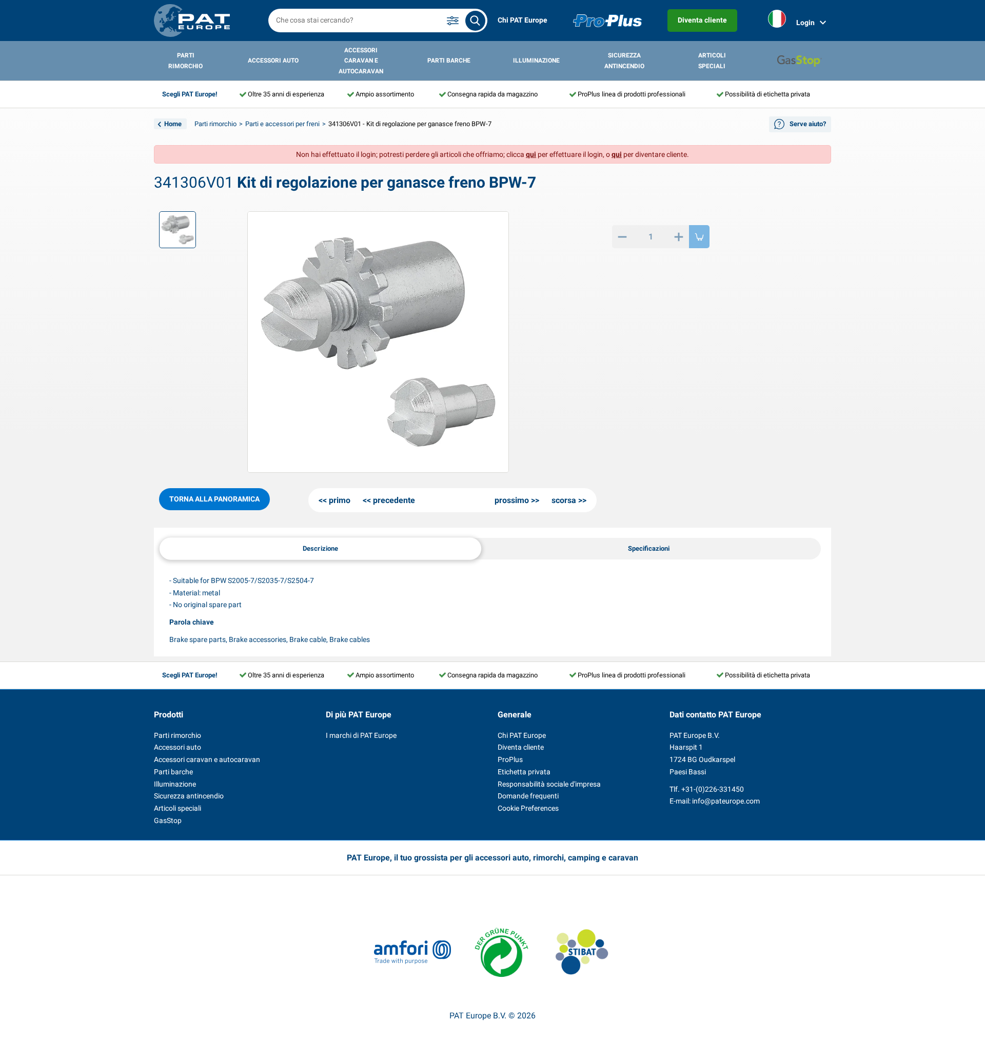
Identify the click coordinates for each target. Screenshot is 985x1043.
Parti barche (448, 60)
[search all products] (475, 21)
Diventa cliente (702, 20)
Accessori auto (273, 60)
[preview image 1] (177, 229)
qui (531, 154)
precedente (394, 500)
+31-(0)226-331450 (712, 789)
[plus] (678, 236)
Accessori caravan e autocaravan (361, 61)
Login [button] (805, 22)
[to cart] (699, 236)
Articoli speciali (712, 60)
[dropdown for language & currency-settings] (777, 21)
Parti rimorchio (185, 60)
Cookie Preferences (528, 808)
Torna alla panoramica (214, 499)
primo (339, 500)
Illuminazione (536, 60)
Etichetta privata (524, 772)
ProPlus (510, 759)
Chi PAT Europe (522, 20)
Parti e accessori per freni (282, 124)
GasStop (168, 820)
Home (173, 124)
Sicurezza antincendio (624, 60)
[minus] (622, 236)
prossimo (512, 500)
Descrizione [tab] (321, 548)
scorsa (563, 500)
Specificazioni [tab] (648, 548)
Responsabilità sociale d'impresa (549, 784)
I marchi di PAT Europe (361, 735)
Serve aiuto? (808, 124)
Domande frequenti (528, 796)
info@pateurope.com (726, 801)
